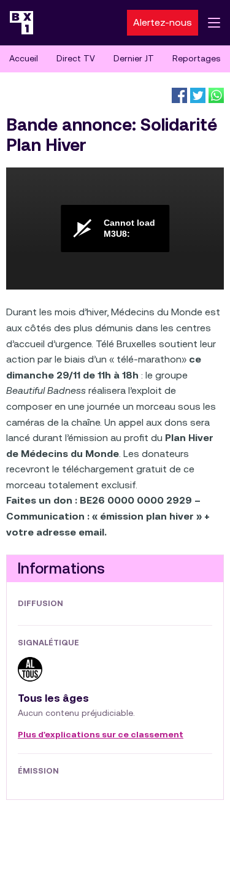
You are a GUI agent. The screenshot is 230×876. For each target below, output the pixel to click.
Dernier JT (133, 58)
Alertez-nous (162, 22)
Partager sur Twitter (197, 95)
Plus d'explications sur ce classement (100, 735)
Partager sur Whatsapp (216, 95)
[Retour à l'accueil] (21, 22)
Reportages (196, 58)
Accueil (23, 58)
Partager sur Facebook (179, 95)
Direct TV (75, 58)
